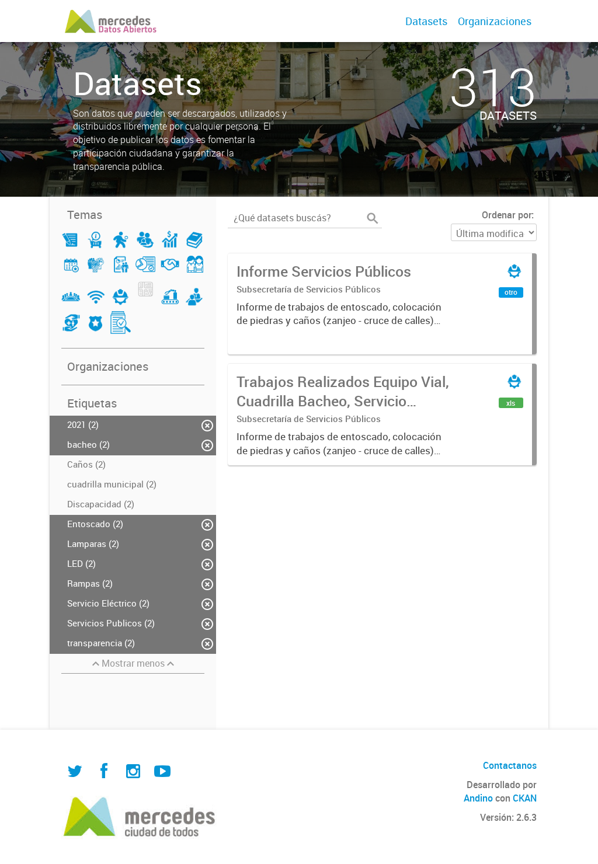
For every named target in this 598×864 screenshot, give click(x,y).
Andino (478, 798)
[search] (372, 218)
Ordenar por (506, 215)
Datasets (426, 21)
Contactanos (510, 765)
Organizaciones (494, 21)
